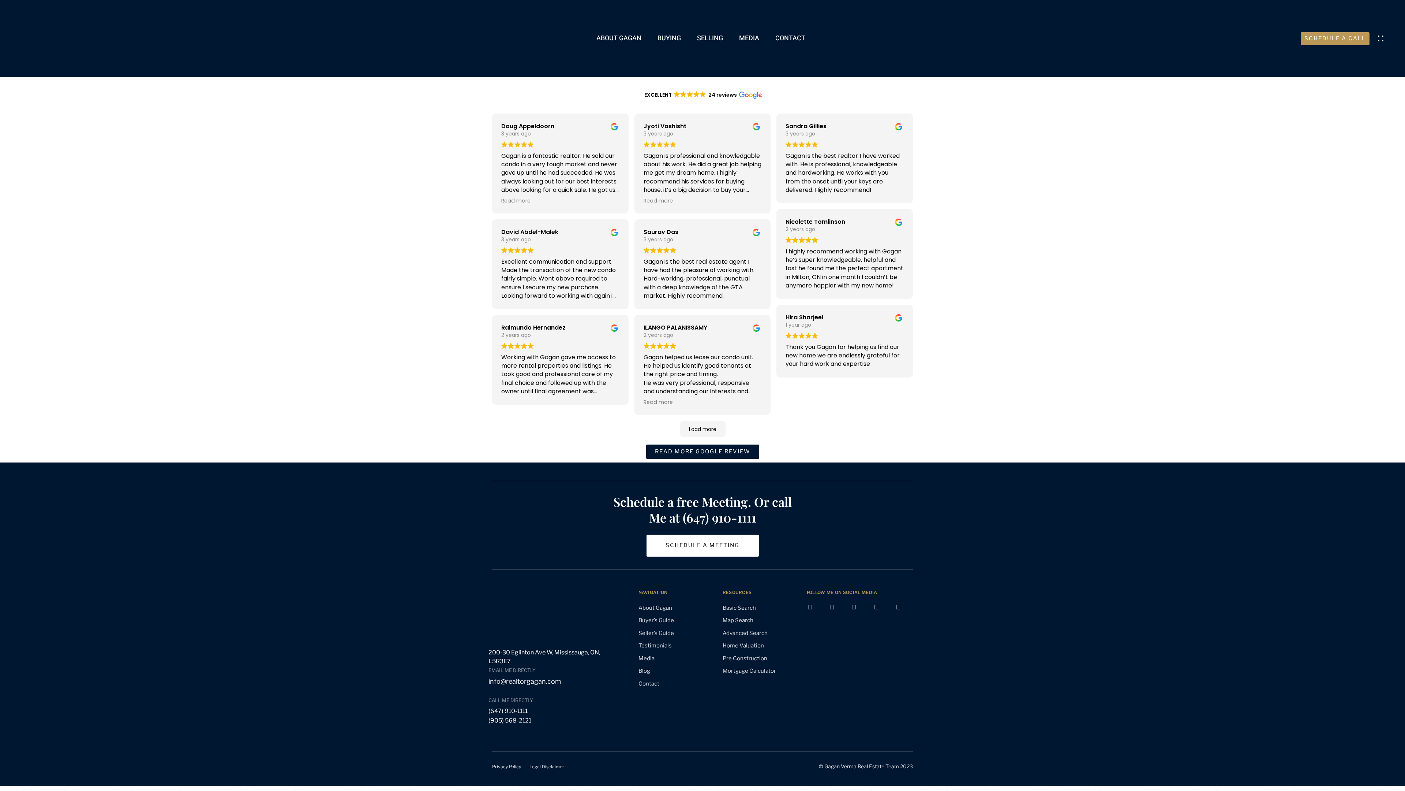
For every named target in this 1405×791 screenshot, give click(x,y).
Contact (790, 38)
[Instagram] (860, 613)
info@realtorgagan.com (524, 681)
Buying (669, 38)
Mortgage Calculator (749, 671)
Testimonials (655, 645)
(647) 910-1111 (508, 711)
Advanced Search (745, 633)
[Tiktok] (904, 613)
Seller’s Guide (656, 633)
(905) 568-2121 (509, 720)
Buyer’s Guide (656, 620)
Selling (710, 38)
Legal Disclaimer (546, 766)
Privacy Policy (506, 766)
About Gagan (618, 38)
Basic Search (739, 608)
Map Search (738, 620)
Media (749, 38)
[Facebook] (816, 613)
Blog (644, 671)
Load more (702, 429)
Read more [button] (516, 200)
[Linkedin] (882, 613)
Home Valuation (743, 645)
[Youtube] (838, 613)
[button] (1383, 38)
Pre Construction (745, 658)
